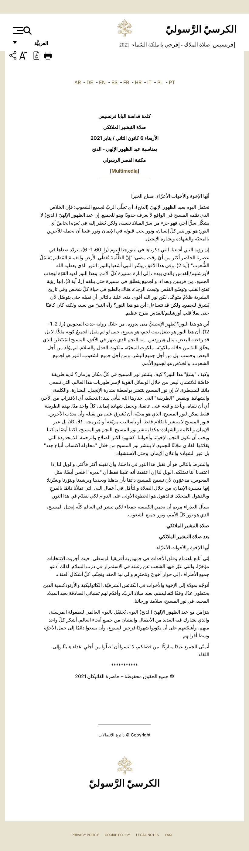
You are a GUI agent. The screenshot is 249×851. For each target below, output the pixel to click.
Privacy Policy (85, 835)
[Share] (13, 56)
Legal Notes (147, 835)
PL (160, 82)
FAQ (168, 835)
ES (114, 82)
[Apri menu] (17, 30)
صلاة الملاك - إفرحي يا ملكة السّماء (170, 44)
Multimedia (124, 171)
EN (102, 82)
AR (77, 82)
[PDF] (36, 55)
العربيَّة (35, 45)
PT (172, 82)
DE (90, 82)
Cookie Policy (117, 835)
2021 (124, 44)
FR (126, 82)
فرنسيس (223, 44)
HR (138, 82)
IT (149, 82)
